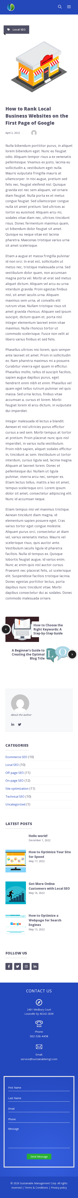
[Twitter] (19, 724)
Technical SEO (14, 797)
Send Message (39, 1156)
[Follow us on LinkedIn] (35, 966)
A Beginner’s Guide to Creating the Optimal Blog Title (28, 654)
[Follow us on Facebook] (8, 966)
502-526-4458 (39, 1036)
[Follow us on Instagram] (26, 966)
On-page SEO (14, 781)
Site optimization (16, 789)
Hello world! (38, 836)
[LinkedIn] (12, 724)
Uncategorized (15, 804)
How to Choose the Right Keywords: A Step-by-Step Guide (48, 629)
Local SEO (19, 29)
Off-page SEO (14, 773)
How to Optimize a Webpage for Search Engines (45, 920)
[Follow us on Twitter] (17, 966)
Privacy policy (59, 1187)
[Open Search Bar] (59, 7)
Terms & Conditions (36, 1187)
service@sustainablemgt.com (39, 1059)
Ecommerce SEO (16, 757)
